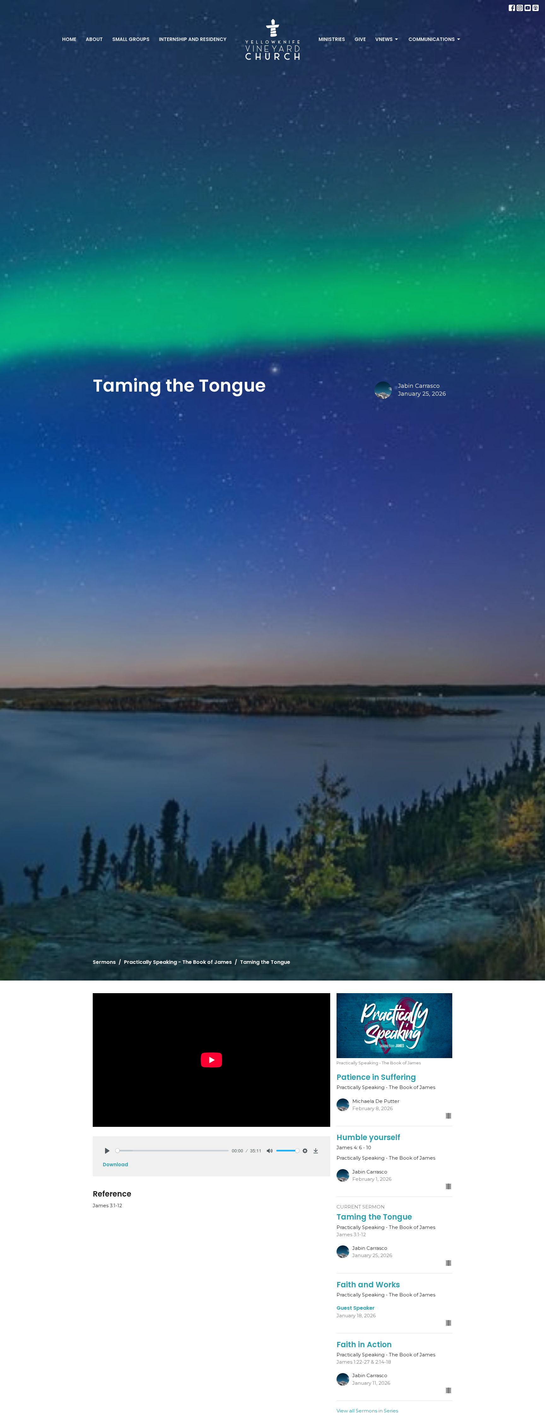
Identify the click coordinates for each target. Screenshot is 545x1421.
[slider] (172, 1151)
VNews (384, 39)
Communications (431, 39)
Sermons (104, 962)
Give (360, 39)
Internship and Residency (192, 39)
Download (115, 1164)
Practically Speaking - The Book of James (178, 962)
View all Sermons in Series (367, 1411)
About (94, 39)
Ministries (332, 39)
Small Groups (130, 39)
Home (69, 39)
